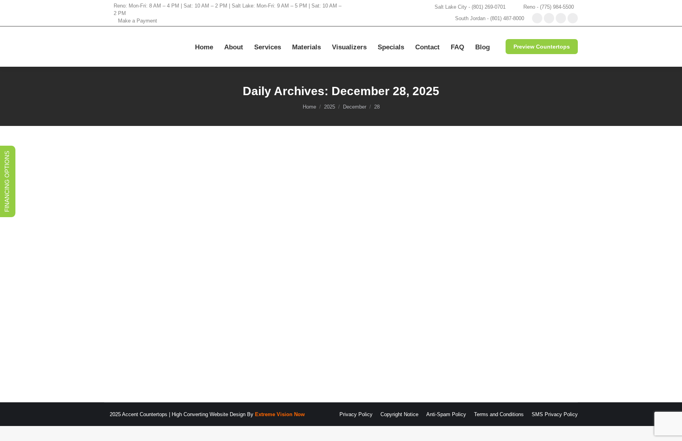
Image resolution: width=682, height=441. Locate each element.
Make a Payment (137, 21)
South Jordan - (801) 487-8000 (489, 18)
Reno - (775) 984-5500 (548, 7)
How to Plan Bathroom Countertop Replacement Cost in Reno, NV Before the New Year (277, 312)
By (204, 326)
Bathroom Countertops (139, 326)
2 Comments (309, 326)
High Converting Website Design (208, 414)
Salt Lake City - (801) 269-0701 (470, 7)
